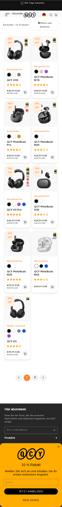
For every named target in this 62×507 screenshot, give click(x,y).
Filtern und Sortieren (46, 25)
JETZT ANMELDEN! (31, 491)
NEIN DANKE (31, 500)
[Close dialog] (58, 447)
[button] (6, 15)
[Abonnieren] (54, 430)
